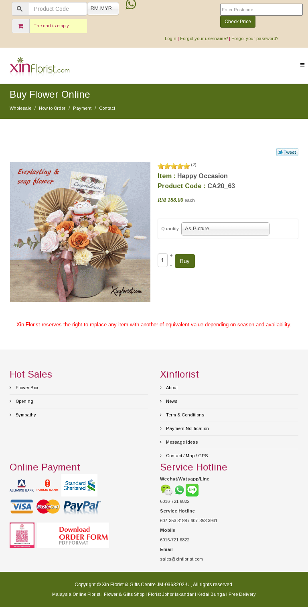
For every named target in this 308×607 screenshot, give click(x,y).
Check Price (238, 21)
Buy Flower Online (50, 94)
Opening (23, 401)
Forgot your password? (254, 38)
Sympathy (25, 414)
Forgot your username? (204, 38)
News (171, 401)
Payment (82, 108)
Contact (107, 108)
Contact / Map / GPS (186, 455)
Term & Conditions (184, 414)
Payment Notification (187, 428)
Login (170, 38)
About (171, 387)
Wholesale (20, 108)
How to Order (52, 108)
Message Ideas (181, 442)
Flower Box (26, 387)
